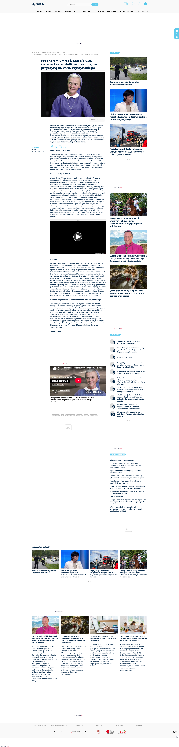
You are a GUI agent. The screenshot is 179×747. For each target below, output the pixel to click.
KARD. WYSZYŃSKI (70, 415)
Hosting (139, 725)
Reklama (99, 725)
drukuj (60, 147)
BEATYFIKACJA (55, 415)
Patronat (119, 725)
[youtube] (177, 37)
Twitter (56, 147)
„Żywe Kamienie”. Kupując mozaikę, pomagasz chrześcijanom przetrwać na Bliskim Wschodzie (125, 465)
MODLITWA (79, 415)
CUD (62, 415)
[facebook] (177, 30)
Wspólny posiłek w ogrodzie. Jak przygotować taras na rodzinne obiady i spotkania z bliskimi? (126, 509)
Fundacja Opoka (40, 725)
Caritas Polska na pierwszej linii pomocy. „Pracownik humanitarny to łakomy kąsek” (127, 477)
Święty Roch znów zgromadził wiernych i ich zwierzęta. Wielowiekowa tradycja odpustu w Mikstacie (128, 502)
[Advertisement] (89, 29)
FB (52, 147)
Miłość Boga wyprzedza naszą (122, 460)
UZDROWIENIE (93, 415)
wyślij (65, 147)
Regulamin (79, 725)
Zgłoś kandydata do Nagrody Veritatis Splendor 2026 (125, 471)
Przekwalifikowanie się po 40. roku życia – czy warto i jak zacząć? (127, 492)
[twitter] (177, 34)
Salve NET (54, 401)
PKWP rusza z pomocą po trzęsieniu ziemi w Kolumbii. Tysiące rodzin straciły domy (128, 487)
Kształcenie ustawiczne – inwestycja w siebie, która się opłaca (125, 482)
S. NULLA (86, 415)
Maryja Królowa (116, 496)
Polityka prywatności (59, 725)
